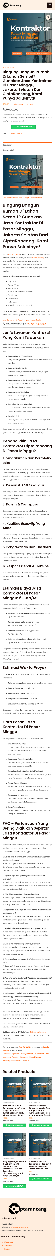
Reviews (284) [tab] (8, 150)
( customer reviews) (23, 104)
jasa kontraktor (14, 254)
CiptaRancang (38, 258)
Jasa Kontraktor (9, 67)
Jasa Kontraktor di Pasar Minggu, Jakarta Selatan (22, 198)
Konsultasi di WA (24, 127)
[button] (48, 17)
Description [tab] (7, 145)
